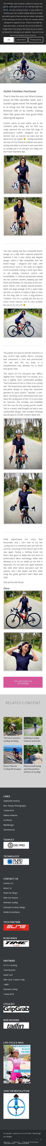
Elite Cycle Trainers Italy (14, 979)
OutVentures (9, 829)
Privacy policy (35, 40)
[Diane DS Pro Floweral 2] (23, 174)
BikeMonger (8, 825)
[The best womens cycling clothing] (12, 726)
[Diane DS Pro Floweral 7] (23, 323)
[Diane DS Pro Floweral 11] (23, 498)
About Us (7, 888)
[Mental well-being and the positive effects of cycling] (33, 754)
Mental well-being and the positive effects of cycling (32, 769)
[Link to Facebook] (37, 1139)
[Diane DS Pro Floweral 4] (23, 216)
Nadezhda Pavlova (11, 800)
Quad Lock (8, 975)
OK (9, 40)
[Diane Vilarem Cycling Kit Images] (12, 754)
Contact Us (8, 883)
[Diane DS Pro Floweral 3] (23, 444)
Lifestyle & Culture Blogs (14, 907)
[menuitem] (6, 1142)
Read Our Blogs (10, 893)
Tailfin (6, 984)
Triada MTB (8, 810)
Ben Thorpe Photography (14, 805)
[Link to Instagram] (41, 1139)
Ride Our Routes (10, 897)
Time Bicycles (9, 970)
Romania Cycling (10, 989)
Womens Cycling (10, 902)
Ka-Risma (7, 820)
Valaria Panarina (10, 815)
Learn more (21, 40)
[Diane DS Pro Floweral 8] (23, 652)
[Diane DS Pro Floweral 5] (23, 610)
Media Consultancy (11, 912)
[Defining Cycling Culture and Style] (33, 726)
